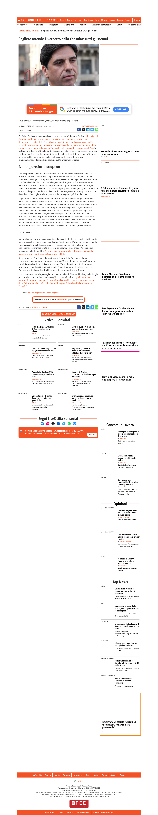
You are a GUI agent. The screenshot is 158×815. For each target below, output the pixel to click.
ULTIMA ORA (51, 20)
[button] (102, 731)
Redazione (36, 403)
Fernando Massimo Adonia (45, 126)
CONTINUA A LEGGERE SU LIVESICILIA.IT (58, 314)
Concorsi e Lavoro (128, 24)
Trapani (128, 20)
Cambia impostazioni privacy (103, 812)
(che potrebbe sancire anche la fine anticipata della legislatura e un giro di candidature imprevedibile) (56, 252)
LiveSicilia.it (24, 30)
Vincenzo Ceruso (124, 565)
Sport (111, 24)
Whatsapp (30, 24)
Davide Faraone (124, 517)
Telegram (45, 24)
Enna (97, 20)
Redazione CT (77, 331)
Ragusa (112, 20)
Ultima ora (61, 24)
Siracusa (120, 20)
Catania (69, 20)
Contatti (60, 812)
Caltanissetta (88, 20)
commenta (62, 299)
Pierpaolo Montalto (125, 541)
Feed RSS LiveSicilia (83, 812)
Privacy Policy (49, 812)
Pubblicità (70, 812)
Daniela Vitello (123, 487)
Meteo (75, 24)
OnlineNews (106, 157)
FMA (34, 334)
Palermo (61, 20)
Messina (104, 20)
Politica (35, 30)
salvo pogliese (53, 293)
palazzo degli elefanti (37, 293)
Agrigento (78, 20)
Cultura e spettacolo (93, 24)
